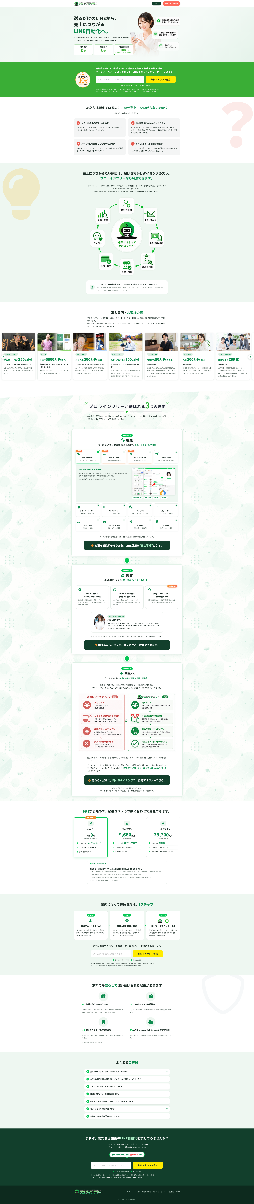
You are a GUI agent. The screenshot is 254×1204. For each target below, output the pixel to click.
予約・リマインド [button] (137, 455)
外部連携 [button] (166, 526)
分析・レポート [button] (166, 511)
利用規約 (137, 1192)
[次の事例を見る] (250, 356)
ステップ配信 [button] (166, 458)
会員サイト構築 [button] (114, 526)
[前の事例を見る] (3, 356)
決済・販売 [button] (88, 526)
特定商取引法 (146, 1192)
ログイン (156, 3)
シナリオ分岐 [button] (112, 455)
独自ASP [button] (140, 526)
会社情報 (171, 1192)
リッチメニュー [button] (114, 511)
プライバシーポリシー (159, 1192)
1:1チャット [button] (140, 511)
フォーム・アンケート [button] (88, 511)
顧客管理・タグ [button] (86, 455)
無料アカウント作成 (171, 3)
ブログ (178, 1192)
